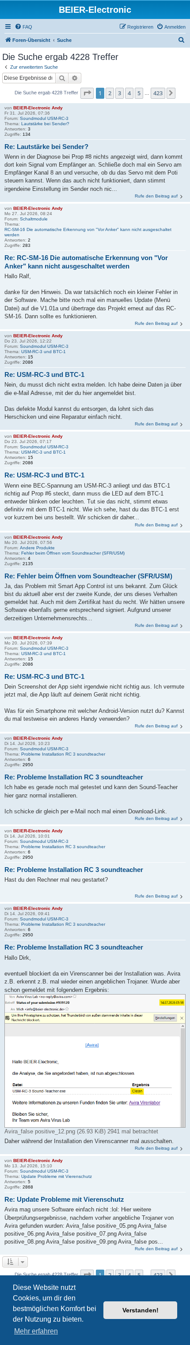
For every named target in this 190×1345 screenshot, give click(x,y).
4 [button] (129, 93)
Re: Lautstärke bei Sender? (46, 146)
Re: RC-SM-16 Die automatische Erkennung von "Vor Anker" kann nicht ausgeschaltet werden (86, 262)
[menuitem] (23, 27)
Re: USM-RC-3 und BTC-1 (44, 374)
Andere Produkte (37, 547)
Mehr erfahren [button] (36, 1331)
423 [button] (158, 93)
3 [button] (119, 93)
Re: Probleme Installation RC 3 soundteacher (73, 777)
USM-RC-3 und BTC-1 (43, 351)
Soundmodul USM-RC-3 (44, 118)
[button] (87, 93)
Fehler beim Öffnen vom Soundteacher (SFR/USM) (73, 553)
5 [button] (139, 93)
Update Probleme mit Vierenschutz (56, 1176)
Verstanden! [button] (140, 1310)
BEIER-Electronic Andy (38, 107)
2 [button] (109, 93)
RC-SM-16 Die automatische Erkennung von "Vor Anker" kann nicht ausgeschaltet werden (87, 232)
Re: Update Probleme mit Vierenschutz (64, 1199)
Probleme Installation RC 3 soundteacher (63, 754)
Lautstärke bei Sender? (45, 123)
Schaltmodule (34, 218)
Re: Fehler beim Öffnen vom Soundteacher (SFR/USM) (88, 576)
